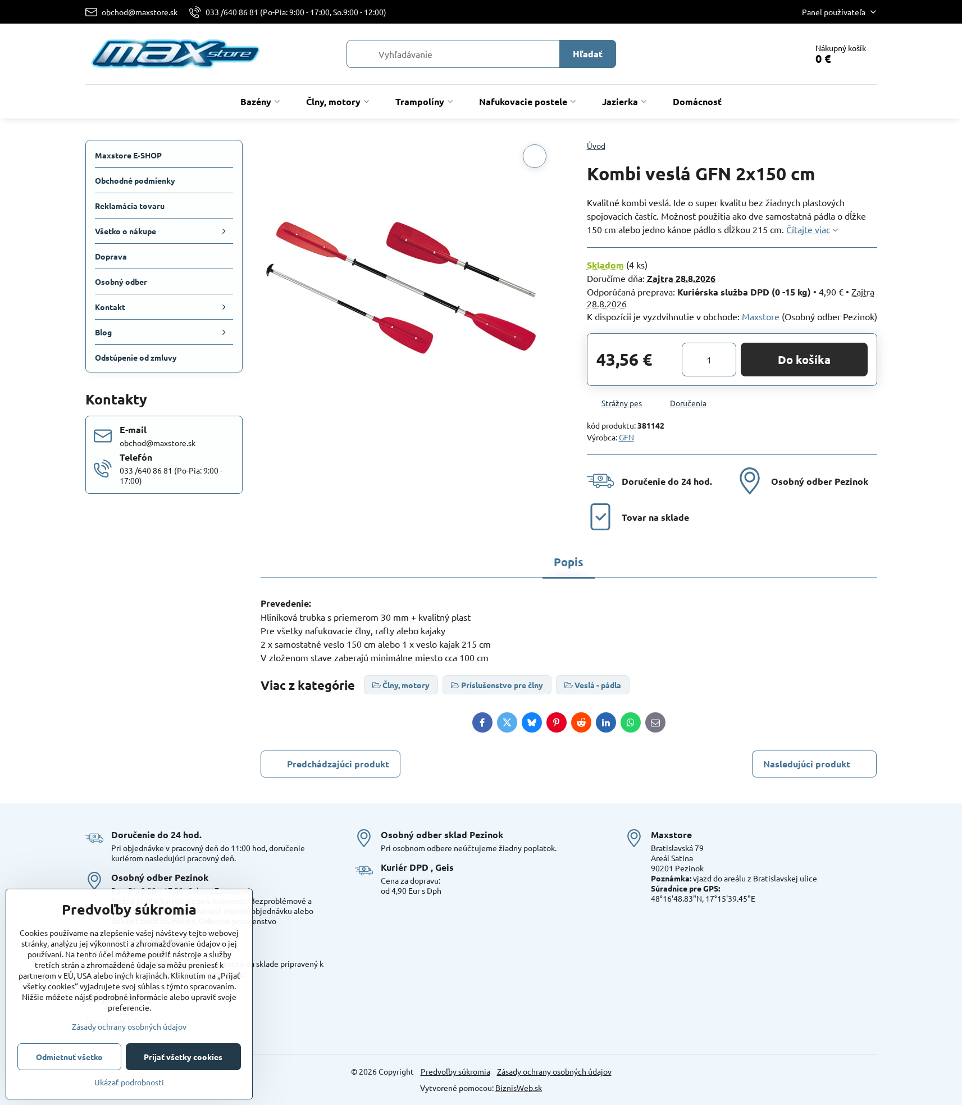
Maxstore (760, 316)
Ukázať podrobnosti (129, 1082)
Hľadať (588, 54)
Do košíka (804, 359)
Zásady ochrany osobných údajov (554, 1071)
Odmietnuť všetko (69, 1057)
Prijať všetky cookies (183, 1057)
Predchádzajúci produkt (338, 764)
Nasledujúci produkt (806, 764)
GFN (626, 437)
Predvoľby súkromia (455, 1071)
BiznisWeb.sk (518, 1088)
